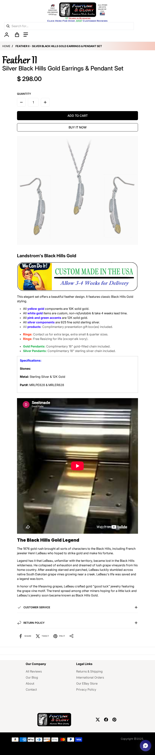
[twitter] (97, 719)
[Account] (6, 34)
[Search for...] (8, 26)
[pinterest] (114, 719)
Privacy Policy (86, 689)
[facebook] (106, 719)
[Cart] (17, 34)
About (30, 683)
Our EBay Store (87, 683)
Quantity (24, 93)
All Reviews (34, 671)
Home (6, 46)
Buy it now (78, 127)
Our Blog (32, 677)
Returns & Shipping (89, 671)
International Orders (90, 677)
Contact (31, 689)
